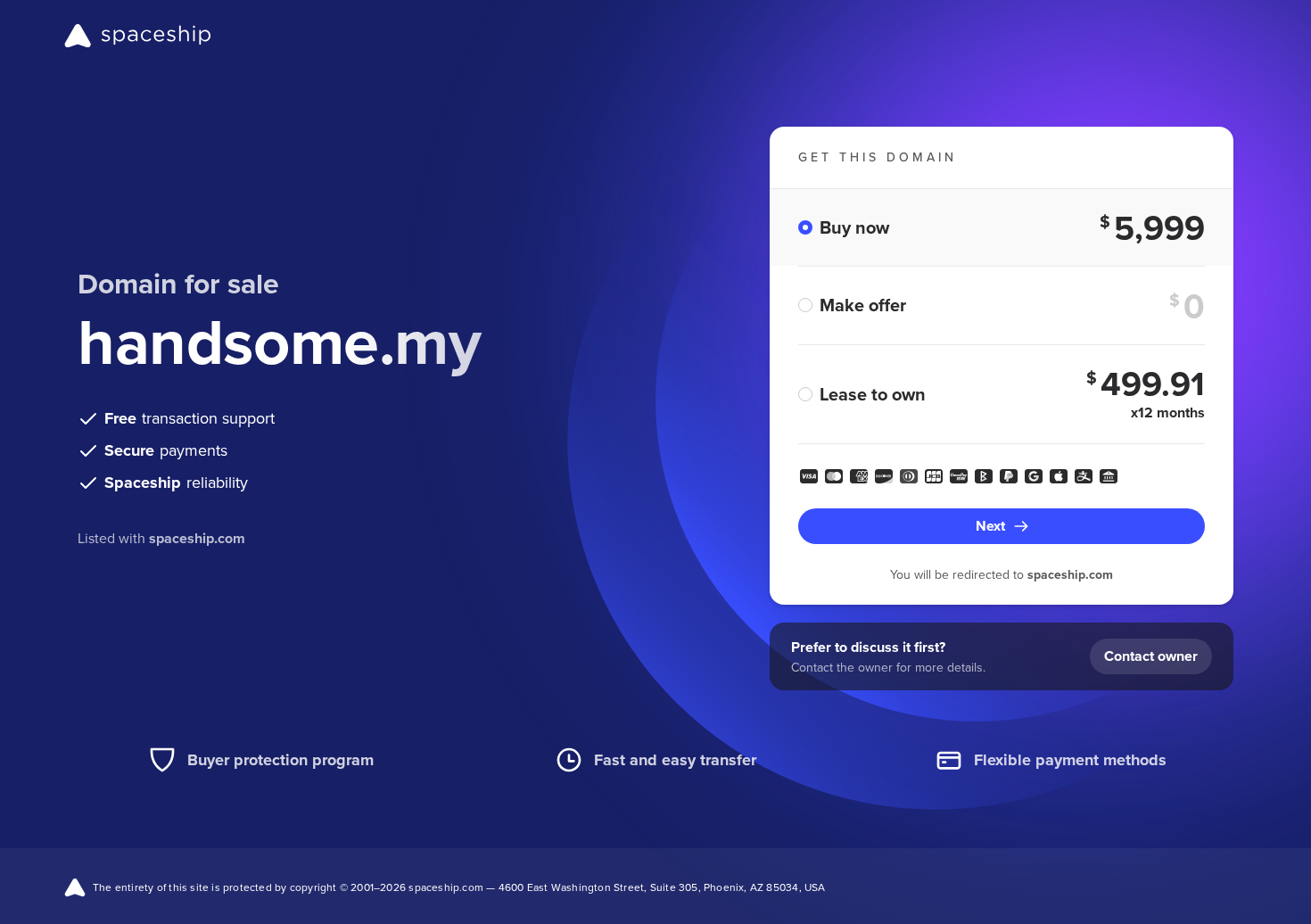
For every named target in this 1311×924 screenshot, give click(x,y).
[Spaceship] (137, 35)
